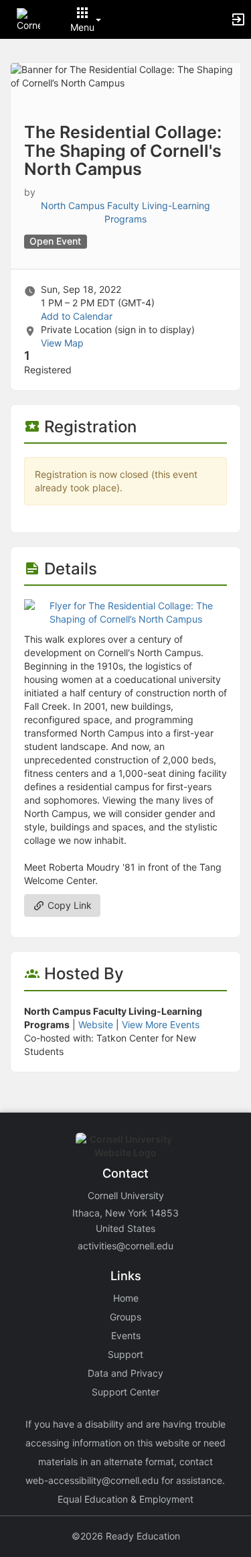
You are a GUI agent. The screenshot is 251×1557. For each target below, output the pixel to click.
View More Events (160, 1024)
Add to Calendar (76, 316)
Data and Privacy (125, 1373)
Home (126, 1298)
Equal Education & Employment (125, 1499)
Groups (125, 1316)
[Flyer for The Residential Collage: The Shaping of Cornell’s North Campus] (125, 611)
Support (125, 1354)
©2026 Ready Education (126, 1536)
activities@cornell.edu (125, 1245)
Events (126, 1335)
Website (95, 1024)
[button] (28, 18)
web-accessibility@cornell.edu (92, 1480)
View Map (62, 343)
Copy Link (68, 905)
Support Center (125, 1391)
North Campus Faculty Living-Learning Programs (125, 212)
